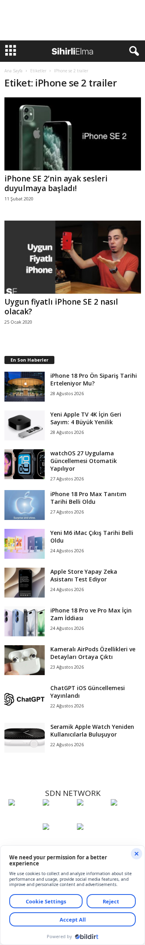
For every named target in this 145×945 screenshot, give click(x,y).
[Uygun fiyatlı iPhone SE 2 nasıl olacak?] (72, 257)
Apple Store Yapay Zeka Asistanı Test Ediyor (83, 575)
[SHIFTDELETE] (23, 817)
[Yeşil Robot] (92, 817)
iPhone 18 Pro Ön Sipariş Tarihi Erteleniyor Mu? (93, 379)
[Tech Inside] (126, 817)
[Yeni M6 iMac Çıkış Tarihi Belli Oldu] (24, 544)
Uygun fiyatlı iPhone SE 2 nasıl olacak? (61, 307)
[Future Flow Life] (92, 841)
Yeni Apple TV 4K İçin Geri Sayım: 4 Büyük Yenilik (85, 418)
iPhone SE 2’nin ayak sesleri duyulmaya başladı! (56, 183)
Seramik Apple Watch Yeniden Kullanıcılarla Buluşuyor (92, 730)
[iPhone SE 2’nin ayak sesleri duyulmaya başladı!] (72, 133)
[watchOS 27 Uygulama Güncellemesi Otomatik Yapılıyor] (24, 464)
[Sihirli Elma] (58, 817)
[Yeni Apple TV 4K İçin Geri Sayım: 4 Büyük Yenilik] (24, 425)
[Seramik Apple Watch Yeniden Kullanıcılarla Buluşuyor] (24, 738)
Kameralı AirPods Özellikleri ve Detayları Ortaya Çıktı (92, 653)
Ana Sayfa (13, 71)
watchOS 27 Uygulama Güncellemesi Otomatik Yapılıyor (83, 460)
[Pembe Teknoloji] (58, 841)
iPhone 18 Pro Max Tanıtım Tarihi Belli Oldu (88, 497)
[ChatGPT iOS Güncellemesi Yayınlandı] (24, 699)
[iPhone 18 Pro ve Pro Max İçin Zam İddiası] (24, 621)
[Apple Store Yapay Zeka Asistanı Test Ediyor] (24, 583)
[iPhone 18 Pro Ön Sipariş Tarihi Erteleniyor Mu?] (24, 387)
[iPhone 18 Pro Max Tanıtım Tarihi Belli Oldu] (24, 505)
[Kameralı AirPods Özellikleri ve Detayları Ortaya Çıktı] (24, 660)
